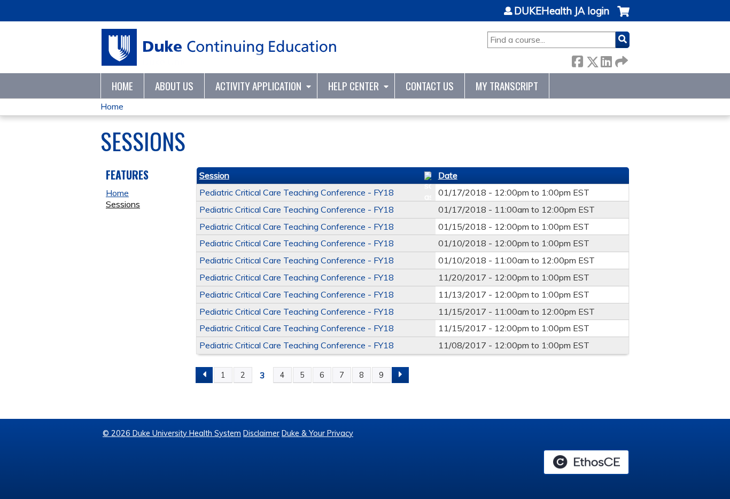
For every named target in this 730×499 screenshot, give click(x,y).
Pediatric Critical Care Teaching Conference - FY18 (296, 192)
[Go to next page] (400, 375)
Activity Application (258, 85)
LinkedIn (606, 59)
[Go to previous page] (204, 375)
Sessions (123, 204)
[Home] (219, 47)
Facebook (577, 59)
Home (122, 85)
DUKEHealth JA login (561, 11)
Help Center (353, 85)
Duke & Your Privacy (317, 433)
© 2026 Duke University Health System (172, 433)
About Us (174, 85)
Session (214, 175)
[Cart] (623, 16)
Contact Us (430, 85)
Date (447, 175)
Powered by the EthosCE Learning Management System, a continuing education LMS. (586, 462)
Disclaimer (261, 433)
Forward (620, 59)
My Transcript (507, 85)
